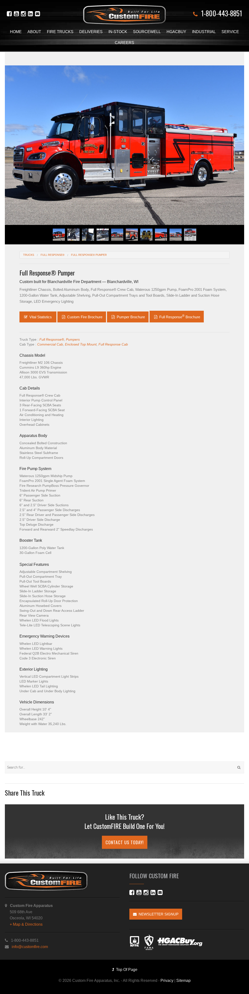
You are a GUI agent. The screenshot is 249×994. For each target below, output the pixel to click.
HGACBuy (176, 32)
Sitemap (183, 980)
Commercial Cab (50, 344)
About (34, 32)
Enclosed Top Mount (81, 344)
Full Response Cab (113, 344)
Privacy (166, 980)
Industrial (204, 32)
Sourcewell (147, 32)
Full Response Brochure (179, 316)
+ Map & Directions (26, 924)
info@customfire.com (30, 947)
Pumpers (73, 339)
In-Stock (117, 32)
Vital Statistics (40, 317)
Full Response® (51, 339)
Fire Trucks (60, 32)
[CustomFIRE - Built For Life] (124, 15)
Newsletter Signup (157, 914)
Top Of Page (125, 969)
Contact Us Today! (125, 842)
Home (16, 32)
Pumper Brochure (130, 317)
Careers (124, 43)
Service (230, 32)
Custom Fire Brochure (84, 317)
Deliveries (91, 32)
